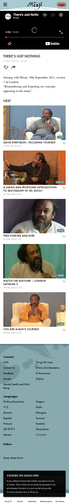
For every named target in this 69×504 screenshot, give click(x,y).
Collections (32, 501)
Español (7, 418)
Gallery (40, 379)
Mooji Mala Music (13, 457)
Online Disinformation (47, 367)
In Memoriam (43, 373)
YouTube (10, 449)
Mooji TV (8, 501)
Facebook (4, 449)
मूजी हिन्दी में (9, 429)
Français (7, 423)
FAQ (6, 362)
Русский (40, 418)
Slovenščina (42, 429)
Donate (7, 379)
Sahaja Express (46, 501)
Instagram (17, 449)
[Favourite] (64, 143)
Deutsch (7, 412)
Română (40, 423)
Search (20, 501)
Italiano (7, 434)
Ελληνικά (41, 434)
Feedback (8, 373)
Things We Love (44, 362)
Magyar (40, 401)
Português (41, 412)
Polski (39, 407)
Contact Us (9, 367)
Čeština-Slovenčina (13, 401)
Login (61, 4)
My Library (59, 501)
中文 (6, 407)
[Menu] (5, 5)
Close (61, 475)
